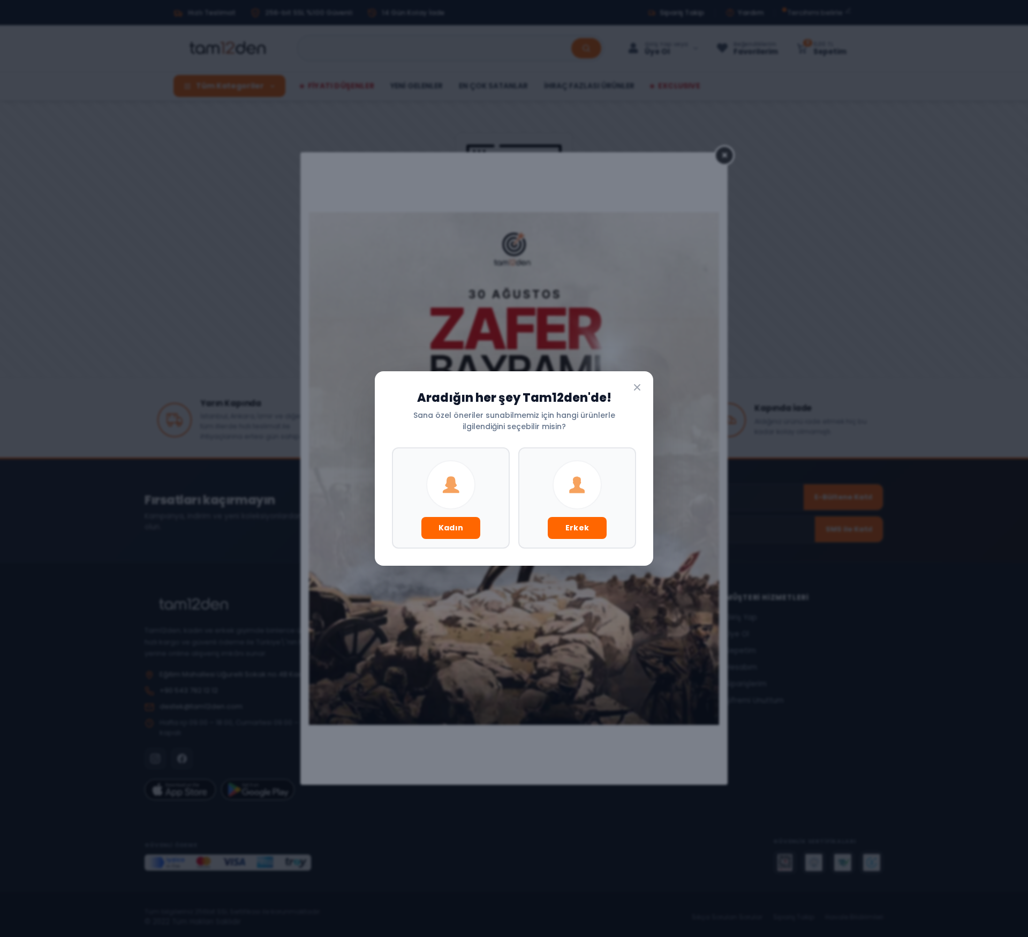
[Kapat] (637, 387)
